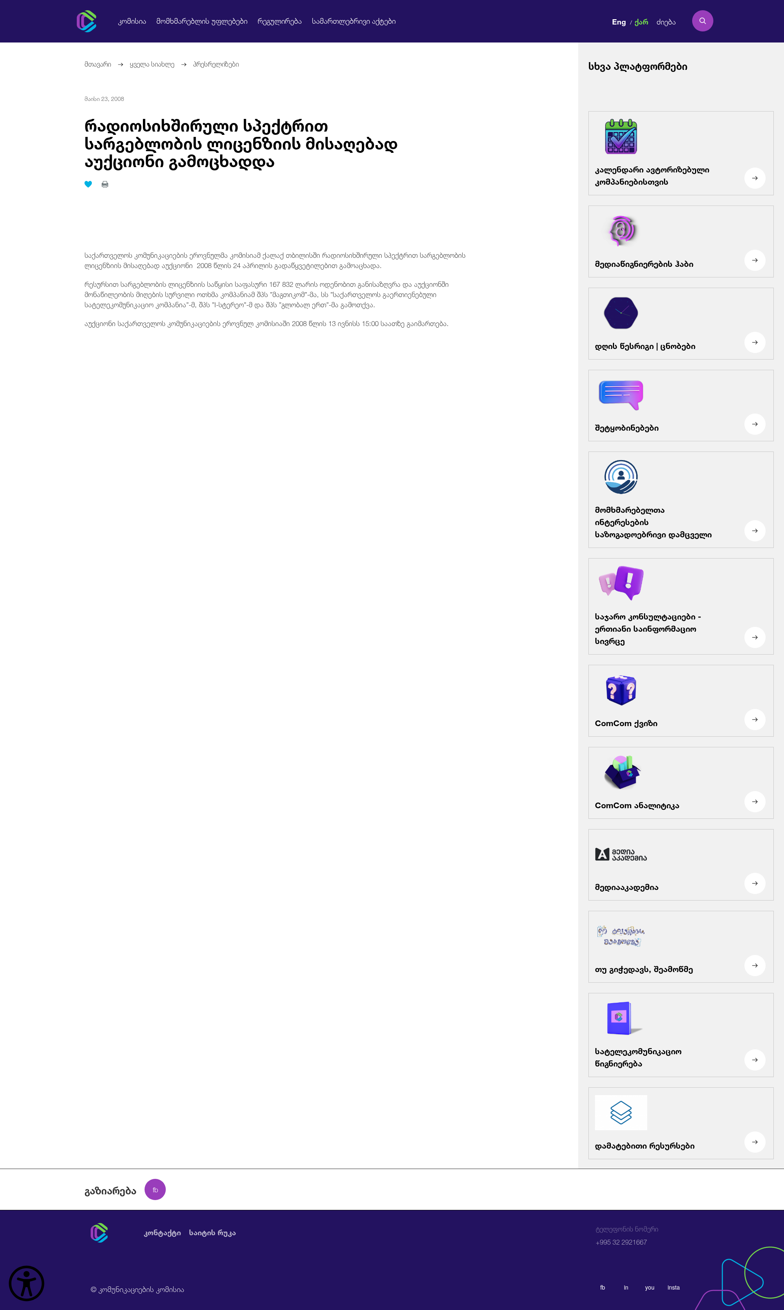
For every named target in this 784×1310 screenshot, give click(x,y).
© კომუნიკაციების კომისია (137, 1288)
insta (674, 1287)
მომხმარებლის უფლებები (201, 20)
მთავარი (98, 63)
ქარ (641, 20)
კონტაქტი (162, 1232)
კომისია (132, 20)
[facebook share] (155, 1189)
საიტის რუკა (212, 1232)
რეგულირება (280, 20)
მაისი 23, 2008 (104, 98)
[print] (105, 184)
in (626, 1287)
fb (602, 1287)
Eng (619, 20)
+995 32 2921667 (627, 1236)
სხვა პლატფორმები (638, 65)
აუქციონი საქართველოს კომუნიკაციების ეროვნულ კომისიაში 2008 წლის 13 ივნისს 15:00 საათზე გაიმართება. (267, 322)
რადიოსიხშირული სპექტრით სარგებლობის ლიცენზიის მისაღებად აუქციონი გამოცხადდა (241, 141)
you (650, 1287)
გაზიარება (110, 1189)
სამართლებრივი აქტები (354, 20)
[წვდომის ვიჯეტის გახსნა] (26, 1283)
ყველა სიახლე (152, 63)
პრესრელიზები (216, 63)
